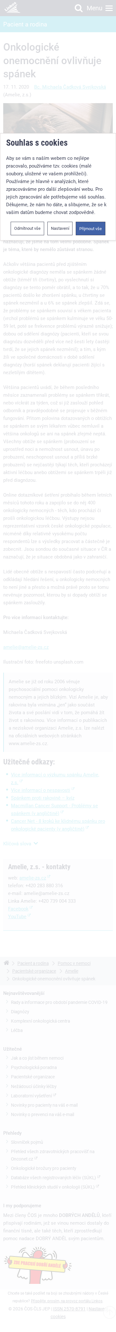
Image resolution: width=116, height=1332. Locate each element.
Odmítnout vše (27, 228)
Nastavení (60, 228)
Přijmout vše (90, 228)
